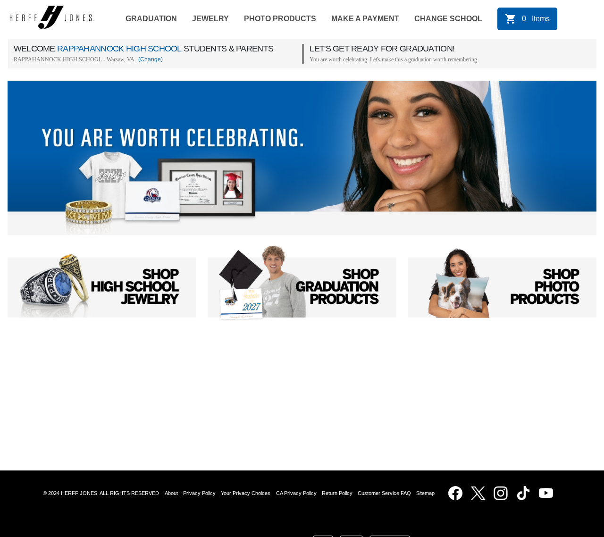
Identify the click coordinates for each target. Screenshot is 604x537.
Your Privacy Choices (245, 493)
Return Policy (337, 493)
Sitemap (426, 493)
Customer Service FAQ (384, 493)
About (171, 493)
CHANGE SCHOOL (448, 19)
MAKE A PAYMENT (365, 19)
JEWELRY (210, 19)
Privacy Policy (199, 493)
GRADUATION (151, 19)
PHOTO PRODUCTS (280, 19)
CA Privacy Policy (296, 493)
